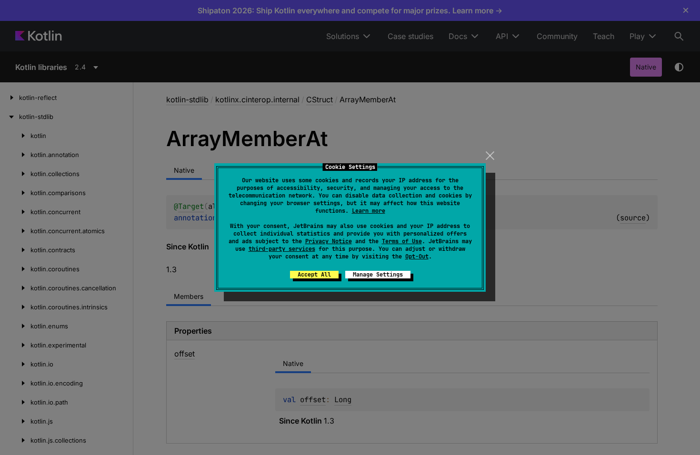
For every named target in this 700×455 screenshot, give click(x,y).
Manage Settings (378, 274)
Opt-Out (417, 256)
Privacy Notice (328, 241)
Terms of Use (402, 241)
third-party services (282, 249)
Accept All (314, 274)
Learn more (368, 211)
